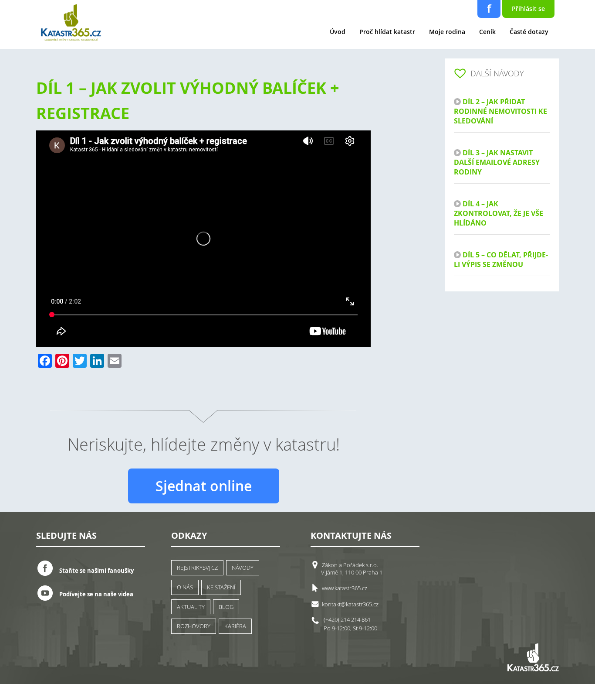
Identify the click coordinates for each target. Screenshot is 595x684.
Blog (226, 607)
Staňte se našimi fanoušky (96, 571)
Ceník (487, 31)
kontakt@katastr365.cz (350, 604)
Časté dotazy (529, 31)
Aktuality (191, 607)
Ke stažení (221, 587)
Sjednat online (204, 486)
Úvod (337, 31)
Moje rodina (447, 31)
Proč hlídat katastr (387, 31)
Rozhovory (193, 626)
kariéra (235, 626)
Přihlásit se (528, 8)
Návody (243, 567)
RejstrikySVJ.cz (197, 567)
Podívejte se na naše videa (96, 594)
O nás (185, 587)
